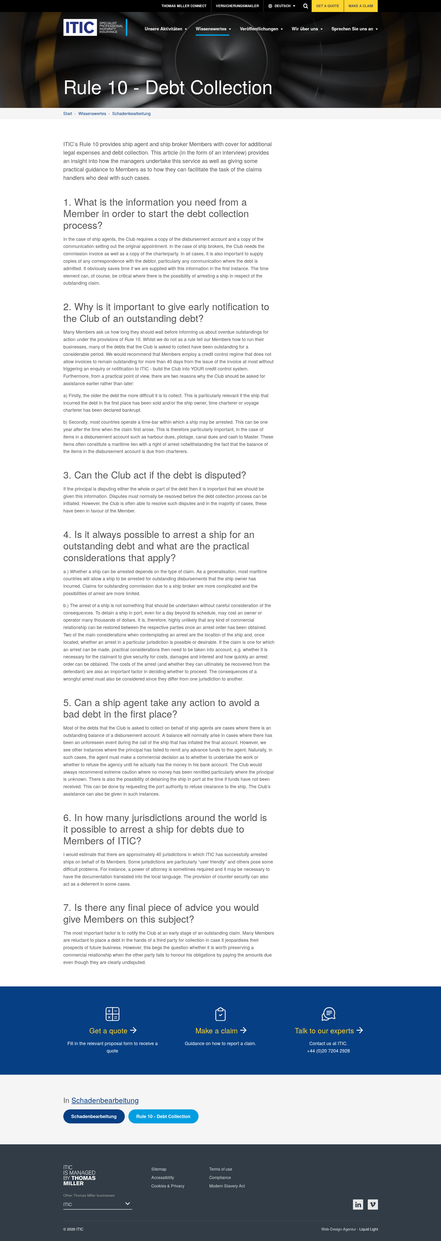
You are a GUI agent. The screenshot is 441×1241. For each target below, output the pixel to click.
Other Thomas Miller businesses (89, 1195)
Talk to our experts (324, 1030)
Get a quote (108, 1030)
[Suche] (306, 6)
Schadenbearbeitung (105, 1100)
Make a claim (216, 1030)
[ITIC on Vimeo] (373, 1204)
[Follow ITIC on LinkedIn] (358, 1204)
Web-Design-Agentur (339, 1229)
